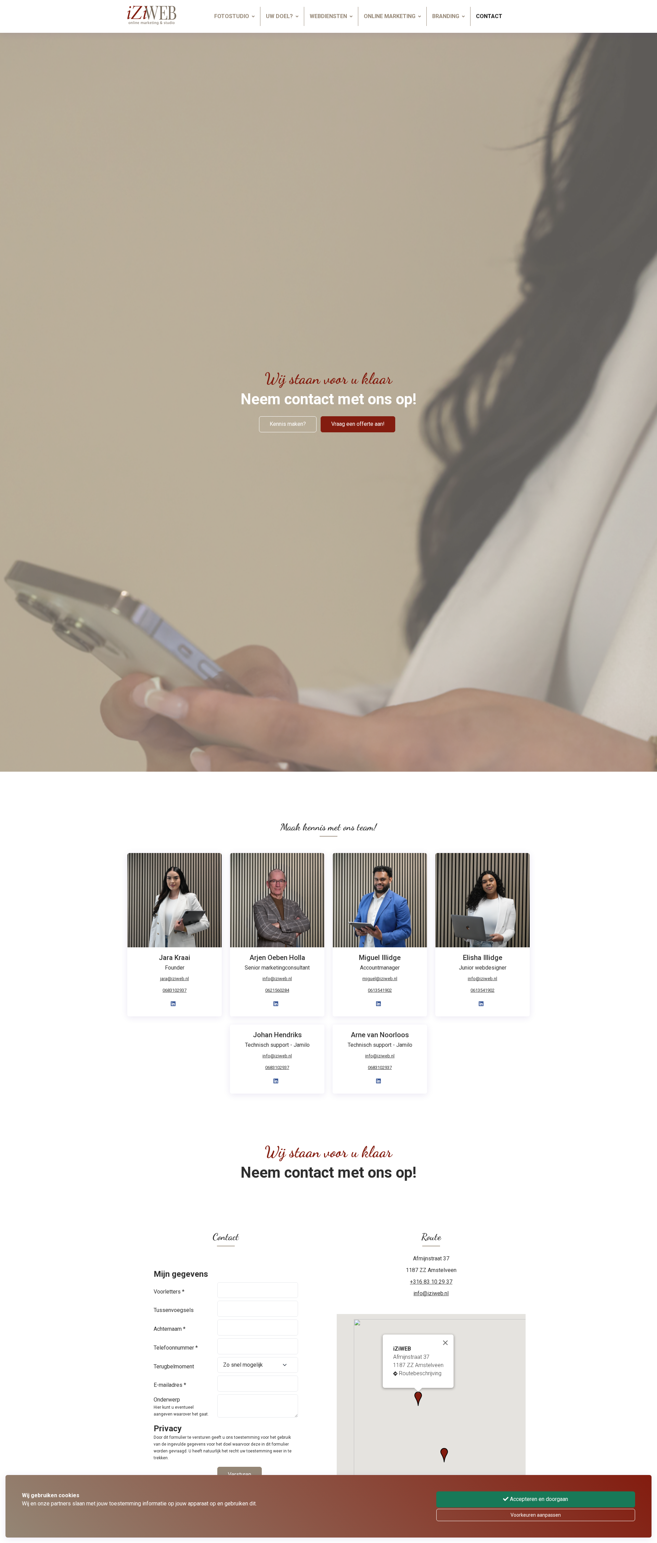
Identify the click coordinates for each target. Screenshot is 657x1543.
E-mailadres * (170, 1385)
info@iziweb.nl (277, 978)
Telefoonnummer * (176, 1347)
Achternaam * (169, 1329)
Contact (489, 16)
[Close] (445, 1343)
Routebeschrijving (420, 1373)
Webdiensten (328, 16)
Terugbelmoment (174, 1366)
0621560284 (277, 990)
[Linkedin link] (173, 1004)
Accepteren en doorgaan (538, 1499)
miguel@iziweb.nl (379, 978)
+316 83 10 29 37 (431, 1281)
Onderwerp (167, 1399)
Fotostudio (231, 16)
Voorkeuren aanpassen (536, 1515)
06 (380, 990)
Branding (445, 16)
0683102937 (174, 990)
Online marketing (389, 16)
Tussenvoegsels (174, 1310)
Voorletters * (169, 1291)
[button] (444, 1455)
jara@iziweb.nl (174, 978)
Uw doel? (279, 16)
